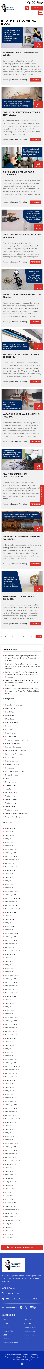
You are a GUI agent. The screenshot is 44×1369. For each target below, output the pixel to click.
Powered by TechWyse (22, 1360)
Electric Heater (11, 722)
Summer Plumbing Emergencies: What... (21, 53)
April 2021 (9, 1052)
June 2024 (9, 919)
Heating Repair (30, 1331)
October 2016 (11, 1217)
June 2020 (9, 1087)
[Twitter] (33, 2)
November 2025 (12, 860)
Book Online (37, 7)
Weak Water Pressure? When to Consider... (21, 537)
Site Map (27, 1339)
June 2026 (9, 835)
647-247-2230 (13, 1293)
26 (32, 637)
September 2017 (12, 1178)
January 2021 (10, 1063)
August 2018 (10, 1164)
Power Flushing (12, 764)
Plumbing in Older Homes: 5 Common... (18, 597)
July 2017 (9, 1185)
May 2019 (9, 1133)
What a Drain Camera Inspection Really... (22, 295)
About (5, 1323)
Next (39, 637)
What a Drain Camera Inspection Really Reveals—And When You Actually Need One (22, 691)
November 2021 (12, 1028)
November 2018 (12, 1154)
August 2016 (10, 1224)
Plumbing (9, 757)
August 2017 (10, 1182)
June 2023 (9, 961)
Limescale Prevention (14, 754)
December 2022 (12, 982)
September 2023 (12, 951)
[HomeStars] (40, 2)
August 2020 (10, 1080)
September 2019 (12, 1119)
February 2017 (11, 1203)
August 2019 (10, 1122)
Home (5, 1319)
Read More (35, 80)
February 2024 (11, 933)
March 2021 (10, 1056)
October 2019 (11, 1115)
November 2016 (12, 1213)
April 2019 (9, 1136)
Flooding (9, 729)
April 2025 (9, 884)
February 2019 (11, 1143)
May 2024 (9, 923)
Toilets (8, 789)
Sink (7, 778)
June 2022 (9, 1003)
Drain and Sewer (30, 1327)
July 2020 (9, 1084)
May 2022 (9, 1007)
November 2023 (12, 944)
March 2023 (10, 972)
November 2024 (12, 902)
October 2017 (11, 1175)
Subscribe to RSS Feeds (24, 1247)
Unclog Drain (11, 792)
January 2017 (10, 1206)
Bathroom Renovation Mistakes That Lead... (21, 113)
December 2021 (12, 1024)
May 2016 (9, 1234)
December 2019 (12, 1108)
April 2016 (9, 1238)
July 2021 (9, 1042)
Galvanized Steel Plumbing (16, 740)
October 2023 (11, 947)
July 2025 (9, 874)
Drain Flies (9, 715)
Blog (5, 1335)
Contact (6, 1339)
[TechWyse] (22, 1364)
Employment (29, 1319)
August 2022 (10, 996)
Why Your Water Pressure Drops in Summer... (22, 235)
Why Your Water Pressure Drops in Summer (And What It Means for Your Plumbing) (21, 682)
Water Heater (11, 796)
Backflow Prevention (14, 705)
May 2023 (9, 965)
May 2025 (9, 881)
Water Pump (10, 803)
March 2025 (10, 888)
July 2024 (9, 916)
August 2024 (10, 912)
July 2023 (9, 958)
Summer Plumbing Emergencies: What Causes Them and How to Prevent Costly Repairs (22, 658)
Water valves (10, 806)
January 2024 (11, 937)
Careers (6, 1327)
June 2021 (9, 1045)
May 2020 (9, 1091)
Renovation (10, 768)
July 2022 (9, 1000)
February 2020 (11, 1101)
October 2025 (11, 863)
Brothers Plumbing (19, 80)
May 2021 (9, 1049)
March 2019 (10, 1140)
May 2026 (9, 839)
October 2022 (11, 989)
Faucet (8, 726)
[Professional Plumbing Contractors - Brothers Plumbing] (8, 8)
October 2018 (11, 1157)
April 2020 (9, 1094)
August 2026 (10, 828)
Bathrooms (10, 708)
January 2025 (11, 895)
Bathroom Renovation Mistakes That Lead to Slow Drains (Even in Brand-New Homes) (22, 666)
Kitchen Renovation (13, 747)
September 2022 (12, 993)
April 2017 (9, 1196)
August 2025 (10, 870)
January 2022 (11, 1021)
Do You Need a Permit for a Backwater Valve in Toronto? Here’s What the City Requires (22, 674)
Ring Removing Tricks (14, 771)
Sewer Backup (11, 775)
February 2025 (11, 891)
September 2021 (12, 1035)
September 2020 (12, 1077)
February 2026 (11, 849)
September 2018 (12, 1161)
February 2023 (11, 975)
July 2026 (9, 832)
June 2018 (9, 1171)
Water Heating (11, 799)
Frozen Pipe (10, 736)
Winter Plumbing (12, 817)
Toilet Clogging (11, 785)
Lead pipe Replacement (15, 750)
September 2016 (12, 1220)
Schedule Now (42, 494)
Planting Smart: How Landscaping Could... (15, 475)
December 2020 (12, 1066)
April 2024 (9, 926)
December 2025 (12, 856)
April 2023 (9, 968)
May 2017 (9, 1192)
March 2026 (10, 846)
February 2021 (11, 1059)
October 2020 (11, 1073)
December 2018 (12, 1150)
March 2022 (10, 1014)
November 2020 (12, 1070)
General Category (12, 743)
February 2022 (11, 1017)
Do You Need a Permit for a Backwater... (18, 173)
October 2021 (11, 1031)
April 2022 (9, 1010)
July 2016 (9, 1227)
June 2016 (9, 1231)
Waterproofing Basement (16, 813)
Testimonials (8, 1331)
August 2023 (10, 954)
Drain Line (9, 719)
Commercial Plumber (11, 1342)
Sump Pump (10, 782)
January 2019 (10, 1147)
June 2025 (9, 877)
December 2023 (12, 940)
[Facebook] (28, 2)
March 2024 (10, 930)
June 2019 (9, 1129)
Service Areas (29, 1335)
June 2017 (9, 1189)
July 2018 (9, 1168)
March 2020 (10, 1098)
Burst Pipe (9, 712)
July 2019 (9, 1126)
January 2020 (11, 1105)
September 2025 (12, 867)
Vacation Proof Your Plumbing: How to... (21, 415)
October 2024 (11, 905)
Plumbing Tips (11, 761)
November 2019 (12, 1112)
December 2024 (12, 898)
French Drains (11, 733)
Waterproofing (11, 810)
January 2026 (11, 853)
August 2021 (10, 1038)
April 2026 (9, 842)
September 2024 (12, 909)
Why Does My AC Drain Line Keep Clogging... (21, 355)
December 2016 (12, 1210)
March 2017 (10, 1199)
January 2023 (11, 979)
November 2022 (12, 986)
